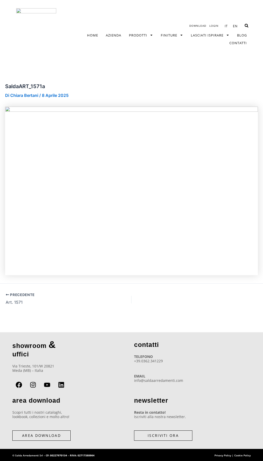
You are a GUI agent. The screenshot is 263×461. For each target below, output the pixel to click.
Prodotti (138, 35)
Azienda (113, 35)
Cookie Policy (242, 455)
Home (92, 35)
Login (214, 25)
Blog (242, 35)
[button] (246, 26)
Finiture (169, 35)
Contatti (238, 43)
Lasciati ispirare (207, 35)
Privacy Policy (222, 455)
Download (197, 25)
